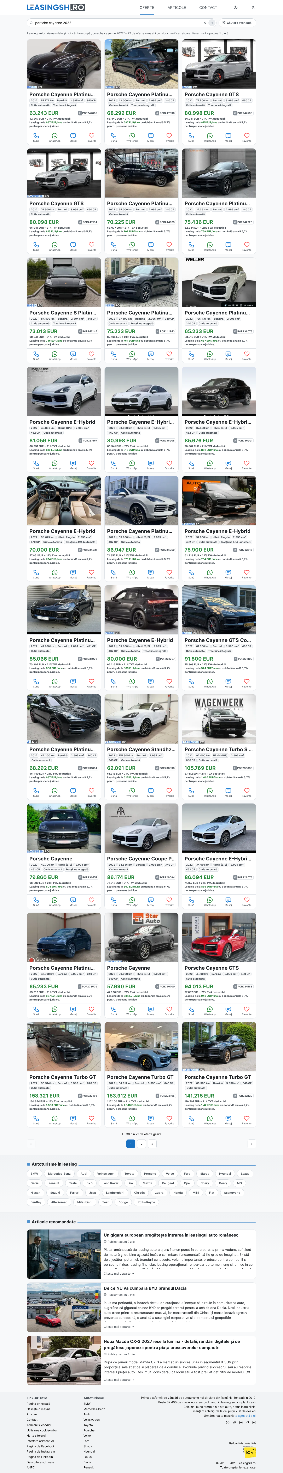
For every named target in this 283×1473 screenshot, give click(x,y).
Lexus (87, 1457)
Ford (86, 1441)
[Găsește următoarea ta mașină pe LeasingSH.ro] (56, 7)
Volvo (87, 1435)
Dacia (87, 1462)
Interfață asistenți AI (40, 1441)
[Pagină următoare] (252, 1144)
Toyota (88, 1425)
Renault (88, 1467)
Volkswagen (91, 1419)
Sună (36, 140)
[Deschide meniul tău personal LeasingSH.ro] (235, 7)
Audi (86, 1414)
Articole (32, 1414)
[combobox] (121, 22)
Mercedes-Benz (94, 1409)
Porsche (88, 1430)
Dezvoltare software (40, 1462)
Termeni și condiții (39, 1425)
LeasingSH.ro (246, 1463)
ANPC (31, 1467)
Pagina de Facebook (41, 1446)
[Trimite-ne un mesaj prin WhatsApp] (228, 1423)
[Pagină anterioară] (31, 1144)
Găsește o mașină (39, 1409)
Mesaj (73, 140)
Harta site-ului (36, 1435)
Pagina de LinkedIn (40, 1457)
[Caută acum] (211, 22)
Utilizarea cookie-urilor (42, 1430)
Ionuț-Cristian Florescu (249, 1452)
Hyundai (89, 1451)
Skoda (87, 1446)
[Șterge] (205, 23)
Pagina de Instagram (41, 1451)
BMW (87, 1403)
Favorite (91, 140)
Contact (32, 1419)
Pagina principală (38, 1403)
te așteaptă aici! (245, 1415)
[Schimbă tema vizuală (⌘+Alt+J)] (254, 7)
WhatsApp (54, 140)
